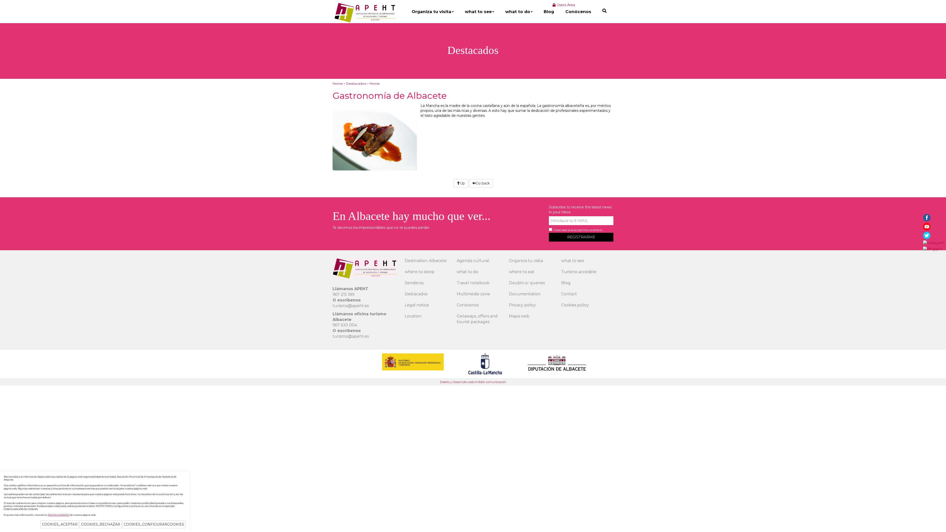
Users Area (565, 5)
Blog (549, 11)
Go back (483, 183)
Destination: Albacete (426, 260)
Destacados (356, 83)
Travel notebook (473, 283)
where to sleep (419, 271)
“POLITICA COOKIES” (58, 515)
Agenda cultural (473, 260)
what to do (517, 11)
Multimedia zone (473, 294)
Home (338, 83)
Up (462, 183)
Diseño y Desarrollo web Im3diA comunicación (473, 382)
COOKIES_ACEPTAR (60, 524)
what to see (478, 11)
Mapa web (519, 316)
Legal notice (417, 305)
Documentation (525, 294)
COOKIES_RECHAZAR (100, 524)
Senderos (414, 283)
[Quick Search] (604, 11)
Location (413, 316)
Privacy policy (522, 305)
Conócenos (578, 11)
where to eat (521, 271)
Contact (569, 294)
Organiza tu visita (431, 11)
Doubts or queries (527, 283)
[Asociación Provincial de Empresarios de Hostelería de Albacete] (364, 12)
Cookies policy (575, 305)
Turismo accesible (578, 271)
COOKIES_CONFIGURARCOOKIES (154, 524)
